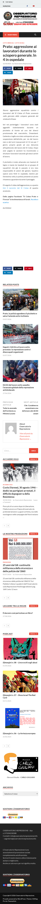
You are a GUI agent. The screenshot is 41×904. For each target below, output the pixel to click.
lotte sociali (19, 43)
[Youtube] (33, 6)
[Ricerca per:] (20, 450)
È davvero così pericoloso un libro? (18, 613)
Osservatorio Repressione (22, 64)
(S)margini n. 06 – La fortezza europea (19, 733)
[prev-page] (4, 525)
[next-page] (8, 525)
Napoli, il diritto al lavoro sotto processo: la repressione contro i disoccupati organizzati (17, 349)
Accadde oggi (7, 484)
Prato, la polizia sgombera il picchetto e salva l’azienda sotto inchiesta (20, 314)
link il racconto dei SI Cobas (16, 188)
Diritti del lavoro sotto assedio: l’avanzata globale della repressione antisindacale (18, 387)
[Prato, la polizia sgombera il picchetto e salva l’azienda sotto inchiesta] (20, 300)
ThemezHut (12, 901)
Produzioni (7, 562)
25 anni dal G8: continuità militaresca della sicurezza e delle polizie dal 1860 (18, 568)
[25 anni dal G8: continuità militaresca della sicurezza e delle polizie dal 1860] (20, 549)
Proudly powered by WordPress (14, 899)
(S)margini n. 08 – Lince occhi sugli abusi (20, 662)
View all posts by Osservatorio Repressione (26, 436)
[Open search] (35, 34)
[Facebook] (27, 6)
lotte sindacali (8, 43)
